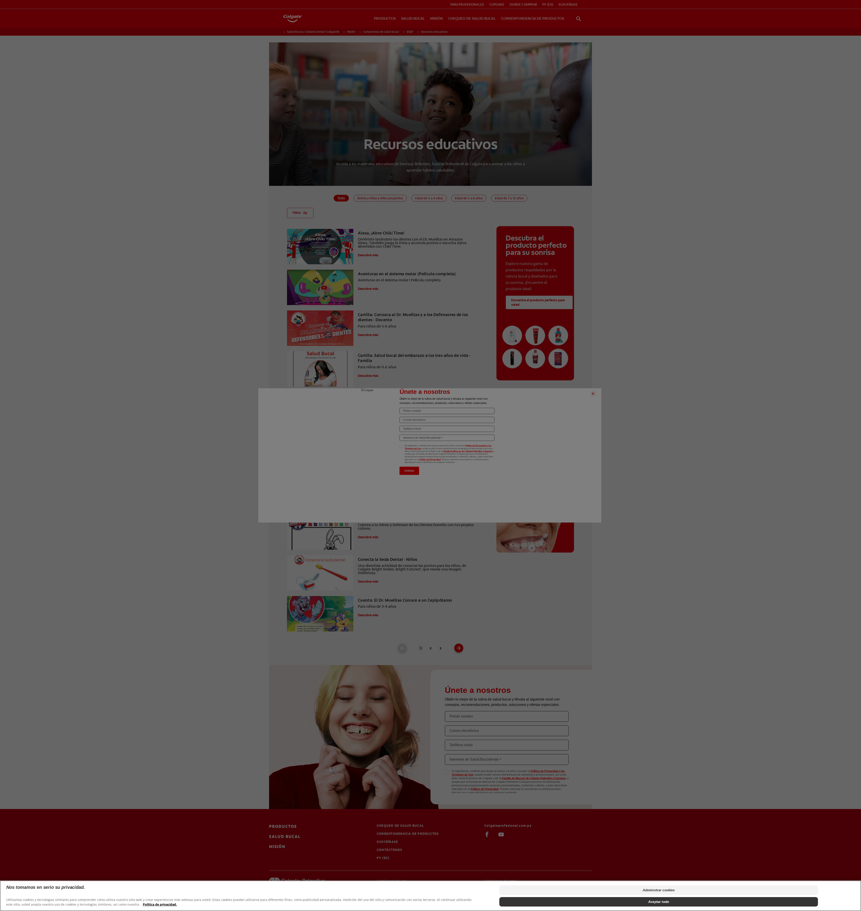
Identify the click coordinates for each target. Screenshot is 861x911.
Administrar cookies (659, 890)
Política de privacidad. (160, 904)
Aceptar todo (658, 902)
